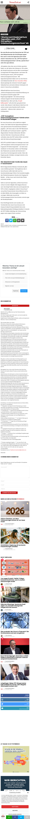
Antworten (15, 305)
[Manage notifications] (3, 816)
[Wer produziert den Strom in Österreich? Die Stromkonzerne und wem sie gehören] (15, 620)
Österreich (20, 499)
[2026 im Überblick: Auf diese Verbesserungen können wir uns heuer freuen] (15, 509)
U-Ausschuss (15, 226)
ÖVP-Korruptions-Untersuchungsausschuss (14, 225)
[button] (28, 792)
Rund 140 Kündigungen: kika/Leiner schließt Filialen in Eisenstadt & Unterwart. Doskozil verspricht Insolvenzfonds (14, 657)
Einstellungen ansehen (15, 814)
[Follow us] (28, 2)
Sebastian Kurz (6, 226)
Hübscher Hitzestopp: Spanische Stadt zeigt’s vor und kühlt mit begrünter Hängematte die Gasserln (13, 605)
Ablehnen (15, 810)
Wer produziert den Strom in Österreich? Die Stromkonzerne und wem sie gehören (15, 632)
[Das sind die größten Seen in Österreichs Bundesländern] (16, 772)
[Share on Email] (22, 220)
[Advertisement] (15, 245)
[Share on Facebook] (7, 220)
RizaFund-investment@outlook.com (18, 450)
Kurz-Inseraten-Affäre (21, 81)
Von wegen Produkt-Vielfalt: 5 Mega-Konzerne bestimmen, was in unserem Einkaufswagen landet (13, 580)
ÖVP (3, 224)
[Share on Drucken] (18, 220)
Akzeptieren (15, 806)
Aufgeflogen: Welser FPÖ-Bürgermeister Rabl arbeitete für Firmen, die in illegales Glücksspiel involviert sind (13, 684)
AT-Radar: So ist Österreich (10, 744)
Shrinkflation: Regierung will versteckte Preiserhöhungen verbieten (13, 546)
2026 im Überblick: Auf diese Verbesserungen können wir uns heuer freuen (13, 520)
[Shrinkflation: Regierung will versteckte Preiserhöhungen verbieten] (15, 536)
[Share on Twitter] (11, 220)
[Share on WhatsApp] (15, 220)
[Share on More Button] (27, 817)
